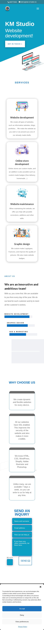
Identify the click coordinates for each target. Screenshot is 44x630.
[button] (40, 587)
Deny (22, 615)
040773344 (13, 2)
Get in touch (14, 44)
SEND (24, 560)
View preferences (22, 622)
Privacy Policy (22, 627)
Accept (22, 609)
